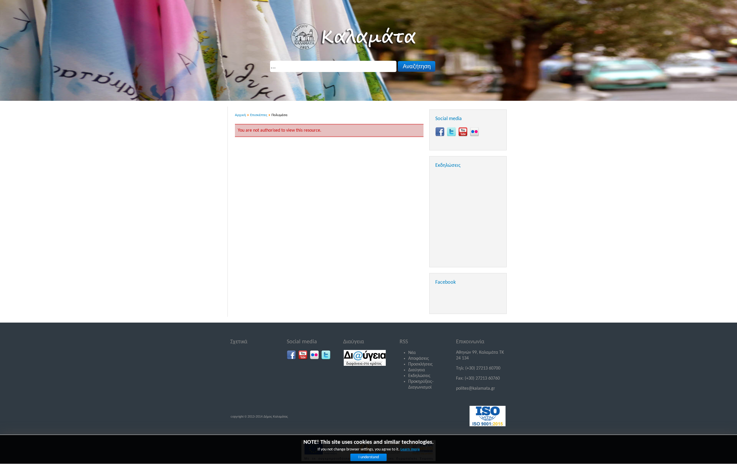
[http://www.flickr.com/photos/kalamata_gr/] (474, 132)
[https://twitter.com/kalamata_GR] (451, 132)
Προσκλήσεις (420, 364)
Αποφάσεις (418, 358)
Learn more (410, 449)
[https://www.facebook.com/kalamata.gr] (440, 132)
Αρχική (240, 115)
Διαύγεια (416, 370)
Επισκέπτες (258, 115)
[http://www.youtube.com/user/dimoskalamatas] (463, 132)
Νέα (412, 353)
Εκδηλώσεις (419, 376)
